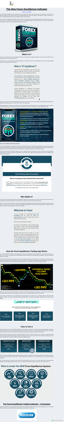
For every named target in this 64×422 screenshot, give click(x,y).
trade (43, 148)
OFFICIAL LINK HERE (26, 12)
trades (14, 58)
